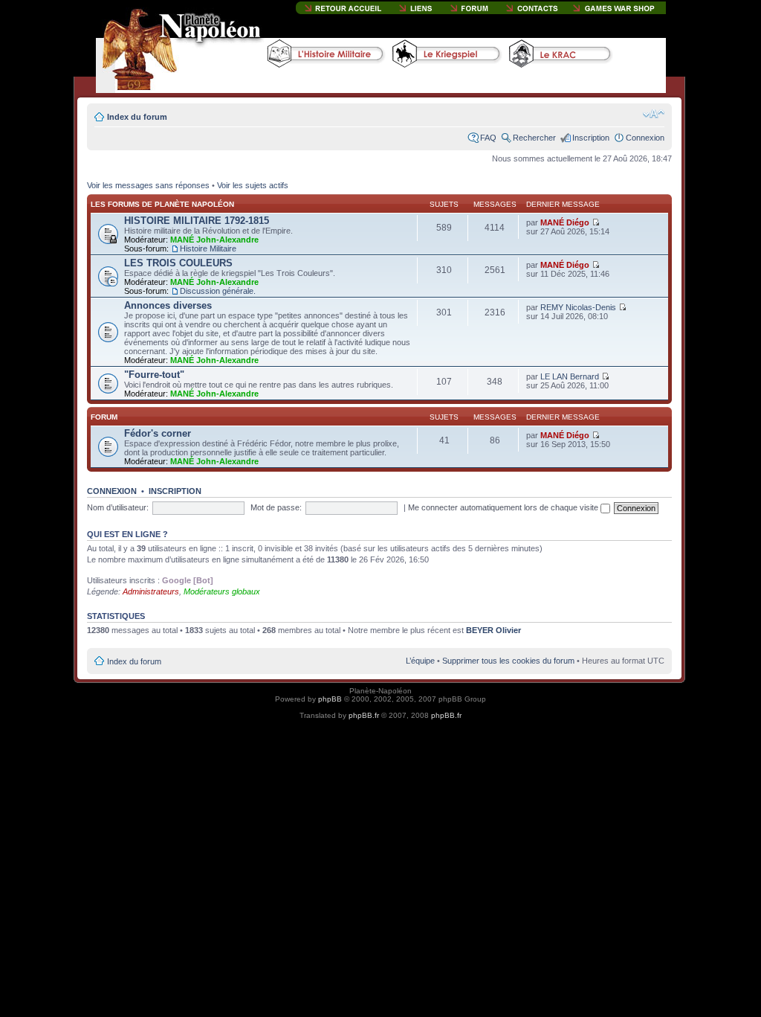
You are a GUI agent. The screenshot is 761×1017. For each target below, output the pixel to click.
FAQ (488, 137)
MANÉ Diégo (564, 222)
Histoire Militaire (208, 248)
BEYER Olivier (493, 630)
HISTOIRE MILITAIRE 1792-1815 (196, 220)
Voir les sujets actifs (252, 185)
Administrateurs (151, 591)
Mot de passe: (276, 507)
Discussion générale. (218, 290)
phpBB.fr (364, 715)
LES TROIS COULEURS (178, 263)
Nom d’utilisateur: (118, 507)
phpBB (330, 699)
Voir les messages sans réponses (148, 185)
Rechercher (534, 137)
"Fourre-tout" (154, 374)
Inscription (590, 137)
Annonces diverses (168, 305)
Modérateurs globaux (222, 591)
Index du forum (137, 116)
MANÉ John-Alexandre (214, 239)
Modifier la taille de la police (653, 114)
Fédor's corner (157, 433)
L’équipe (420, 660)
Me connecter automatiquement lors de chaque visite (504, 507)
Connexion (645, 137)
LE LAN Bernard (569, 376)
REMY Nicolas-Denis (578, 307)
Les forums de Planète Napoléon (162, 204)
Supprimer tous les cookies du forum (508, 660)
